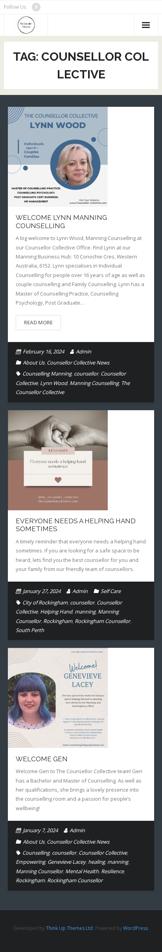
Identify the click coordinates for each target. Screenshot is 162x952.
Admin (83, 351)
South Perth (30, 630)
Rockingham (57, 621)
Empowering (30, 861)
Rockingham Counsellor (102, 621)
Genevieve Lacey (67, 861)
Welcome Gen (42, 759)
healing (96, 861)
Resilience (112, 871)
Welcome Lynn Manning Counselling (61, 221)
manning (85, 611)
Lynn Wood (53, 383)
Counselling (36, 852)
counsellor (86, 373)
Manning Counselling (94, 383)
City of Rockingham (45, 602)
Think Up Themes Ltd (69, 928)
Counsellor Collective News (78, 362)
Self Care (111, 591)
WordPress (135, 928)
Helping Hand (56, 611)
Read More (38, 322)
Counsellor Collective (103, 852)
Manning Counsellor (39, 871)
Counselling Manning (47, 373)
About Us (33, 362)
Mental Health (82, 871)
